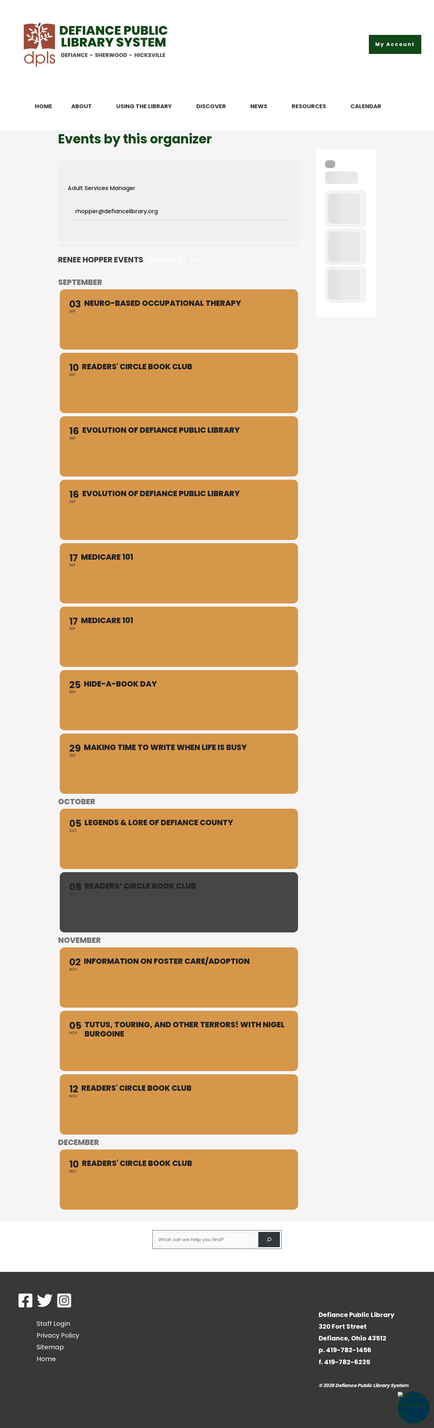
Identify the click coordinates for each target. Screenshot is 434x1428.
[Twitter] (45, 1300)
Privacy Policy (58, 1335)
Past (198, 259)
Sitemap (50, 1347)
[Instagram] (64, 1300)
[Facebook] (25, 1300)
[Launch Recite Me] (414, 1408)
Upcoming (165, 259)
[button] (395, 44)
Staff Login (53, 1323)
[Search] (330, 164)
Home (46, 1358)
